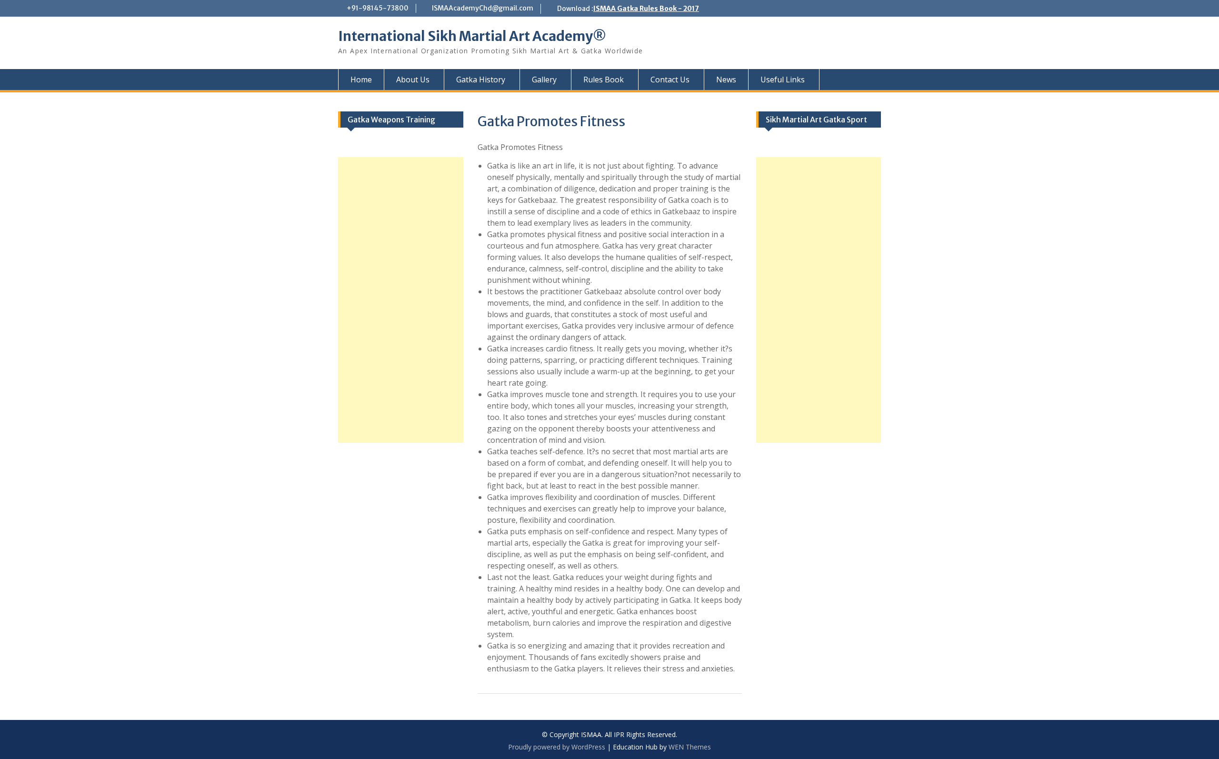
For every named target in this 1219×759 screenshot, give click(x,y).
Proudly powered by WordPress (556, 746)
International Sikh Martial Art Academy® (472, 36)
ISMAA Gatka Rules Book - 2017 (646, 8)
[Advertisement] (818, 300)
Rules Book (603, 79)
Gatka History (480, 79)
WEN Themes (690, 746)
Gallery (544, 79)
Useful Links (782, 79)
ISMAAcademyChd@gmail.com (482, 8)
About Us (413, 79)
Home (361, 79)
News (726, 79)
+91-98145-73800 (378, 8)
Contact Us (669, 79)
